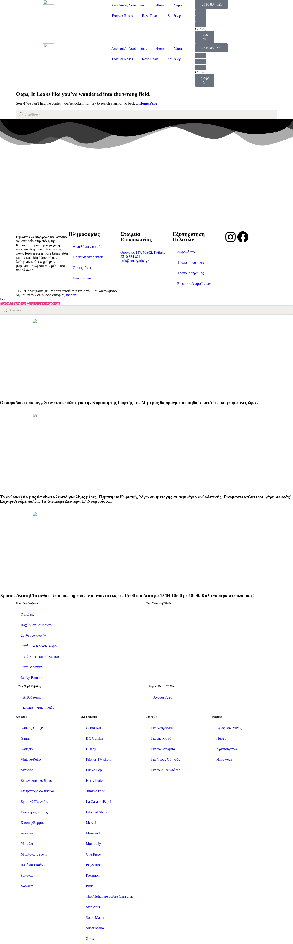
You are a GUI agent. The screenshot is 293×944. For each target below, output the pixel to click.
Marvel (91, 823)
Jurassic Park (95, 791)
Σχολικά (27, 886)
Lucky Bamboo (32, 678)
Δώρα (177, 5)
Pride (89, 886)
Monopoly (93, 844)
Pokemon (93, 875)
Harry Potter (95, 780)
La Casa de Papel (98, 802)
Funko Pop (94, 770)
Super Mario (95, 928)
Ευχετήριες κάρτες (34, 812)
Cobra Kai (93, 728)
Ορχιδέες (27, 614)
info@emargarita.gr (134, 261)
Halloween (224, 759)
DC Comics (94, 738)
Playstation (94, 865)
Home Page (148, 103)
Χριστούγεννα (226, 749)
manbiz (71, 295)
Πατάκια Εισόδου (33, 865)
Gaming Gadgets (33, 728)
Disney (91, 749)
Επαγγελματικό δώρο (36, 780)
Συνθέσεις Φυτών (33, 635)
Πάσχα (221, 738)
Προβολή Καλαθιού (13, 303)
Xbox (90, 939)
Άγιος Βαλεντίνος (229, 728)
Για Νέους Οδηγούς (165, 759)
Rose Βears (150, 16)
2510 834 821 (130, 257)
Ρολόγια (27, 875)
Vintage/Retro (31, 759)
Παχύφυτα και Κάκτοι (36, 625)
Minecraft (93, 833)
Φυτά (160, 5)
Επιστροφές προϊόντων (194, 284)
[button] (211, 4)
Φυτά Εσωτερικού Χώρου (40, 656)
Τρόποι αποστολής (190, 262)
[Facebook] (243, 237)
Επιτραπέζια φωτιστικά (37, 791)
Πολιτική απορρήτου (88, 257)
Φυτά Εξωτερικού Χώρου (39, 646)
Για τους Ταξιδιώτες (165, 770)
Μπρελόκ (28, 844)
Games (26, 738)
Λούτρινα (28, 833)
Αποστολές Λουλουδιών (129, 5)
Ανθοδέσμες (32, 697)
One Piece (93, 854)
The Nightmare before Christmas (109, 896)
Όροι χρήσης (82, 268)
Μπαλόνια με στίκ (34, 854)
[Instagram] (230, 237)
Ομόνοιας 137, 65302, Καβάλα (142, 252)
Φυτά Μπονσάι (32, 667)
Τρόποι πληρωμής (190, 273)
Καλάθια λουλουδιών (38, 708)
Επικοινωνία (82, 278)
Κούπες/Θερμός (32, 823)
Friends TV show (98, 759)
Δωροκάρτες (186, 252)
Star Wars (93, 907)
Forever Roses (122, 16)
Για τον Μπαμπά (163, 749)
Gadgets (27, 749)
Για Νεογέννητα (162, 728)
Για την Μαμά (161, 738)
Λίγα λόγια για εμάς (87, 246)
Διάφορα (27, 770)
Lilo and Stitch (96, 812)
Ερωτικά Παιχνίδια (34, 802)
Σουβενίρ (174, 16)
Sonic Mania (95, 917)
